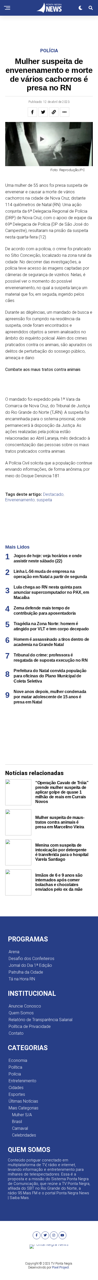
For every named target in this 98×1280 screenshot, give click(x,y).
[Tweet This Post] (43, 112)
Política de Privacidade (30, 1026)
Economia (18, 1060)
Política (15, 1067)
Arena (14, 951)
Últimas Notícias (23, 1101)
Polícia (15, 1074)
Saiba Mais (19, 1197)
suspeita (44, 500)
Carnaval (20, 1128)
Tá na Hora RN (22, 978)
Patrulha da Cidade (26, 972)
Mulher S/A (22, 1114)
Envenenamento (20, 500)
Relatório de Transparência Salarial (40, 1019)
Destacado (53, 494)
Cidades (16, 1087)
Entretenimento (22, 1080)
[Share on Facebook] (32, 112)
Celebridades (24, 1135)
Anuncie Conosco (25, 1006)
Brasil (17, 1121)
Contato (16, 1033)
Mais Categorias (23, 1108)
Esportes (17, 1094)
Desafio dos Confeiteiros (31, 958)
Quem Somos (21, 1012)
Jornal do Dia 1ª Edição (30, 965)
